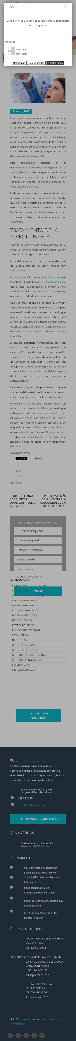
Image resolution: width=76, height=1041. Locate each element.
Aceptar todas (55, 63)
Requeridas (19, 63)
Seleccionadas (36, 63)
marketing (21, 53)
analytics (20, 48)
